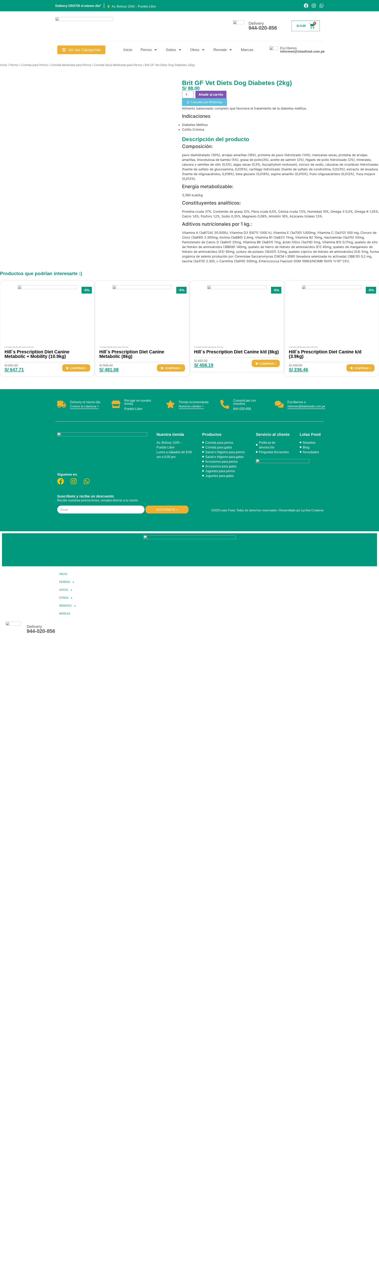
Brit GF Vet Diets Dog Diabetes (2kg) (237, 82)
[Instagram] (313, 5)
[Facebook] (306, 5)
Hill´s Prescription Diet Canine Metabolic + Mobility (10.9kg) (37, 354)
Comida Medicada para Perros (71, 65)
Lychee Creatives (312, 510)
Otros (194, 50)
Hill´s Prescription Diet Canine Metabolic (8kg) (131, 354)
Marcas (247, 50)
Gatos (171, 50)
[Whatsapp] (321, 5)
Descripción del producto (215, 139)
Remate (220, 50)
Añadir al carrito (211, 94)
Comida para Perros (34, 65)
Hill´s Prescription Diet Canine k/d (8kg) (236, 351)
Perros (146, 50)
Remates (65, 605)
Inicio (127, 50)
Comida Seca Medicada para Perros (118, 65)
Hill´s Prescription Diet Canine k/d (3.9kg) (325, 354)
